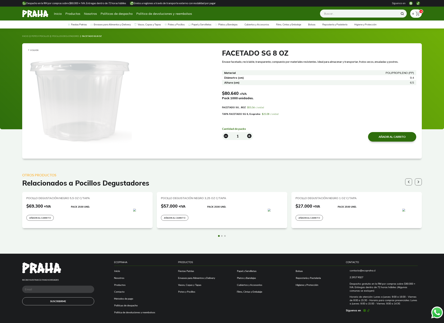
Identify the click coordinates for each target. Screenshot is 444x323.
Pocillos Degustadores (65, 36)
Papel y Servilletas (201, 24)
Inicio (58, 14)
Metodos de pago (123, 298)
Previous (408, 181)
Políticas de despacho (117, 14)
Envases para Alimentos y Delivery (112, 24)
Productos (72, 14)
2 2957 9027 (356, 277)
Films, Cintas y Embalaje (288, 24)
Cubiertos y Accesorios (257, 24)
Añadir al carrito (392, 136)
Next (418, 181)
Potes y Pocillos (176, 24)
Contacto (119, 291)
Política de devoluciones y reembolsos (164, 14)
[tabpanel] (87, 210)
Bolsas (311, 24)
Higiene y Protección (365, 24)
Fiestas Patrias (79, 24)
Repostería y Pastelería (334, 24)
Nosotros (90, 14)
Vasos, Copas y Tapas (149, 24)
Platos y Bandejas (228, 24)
